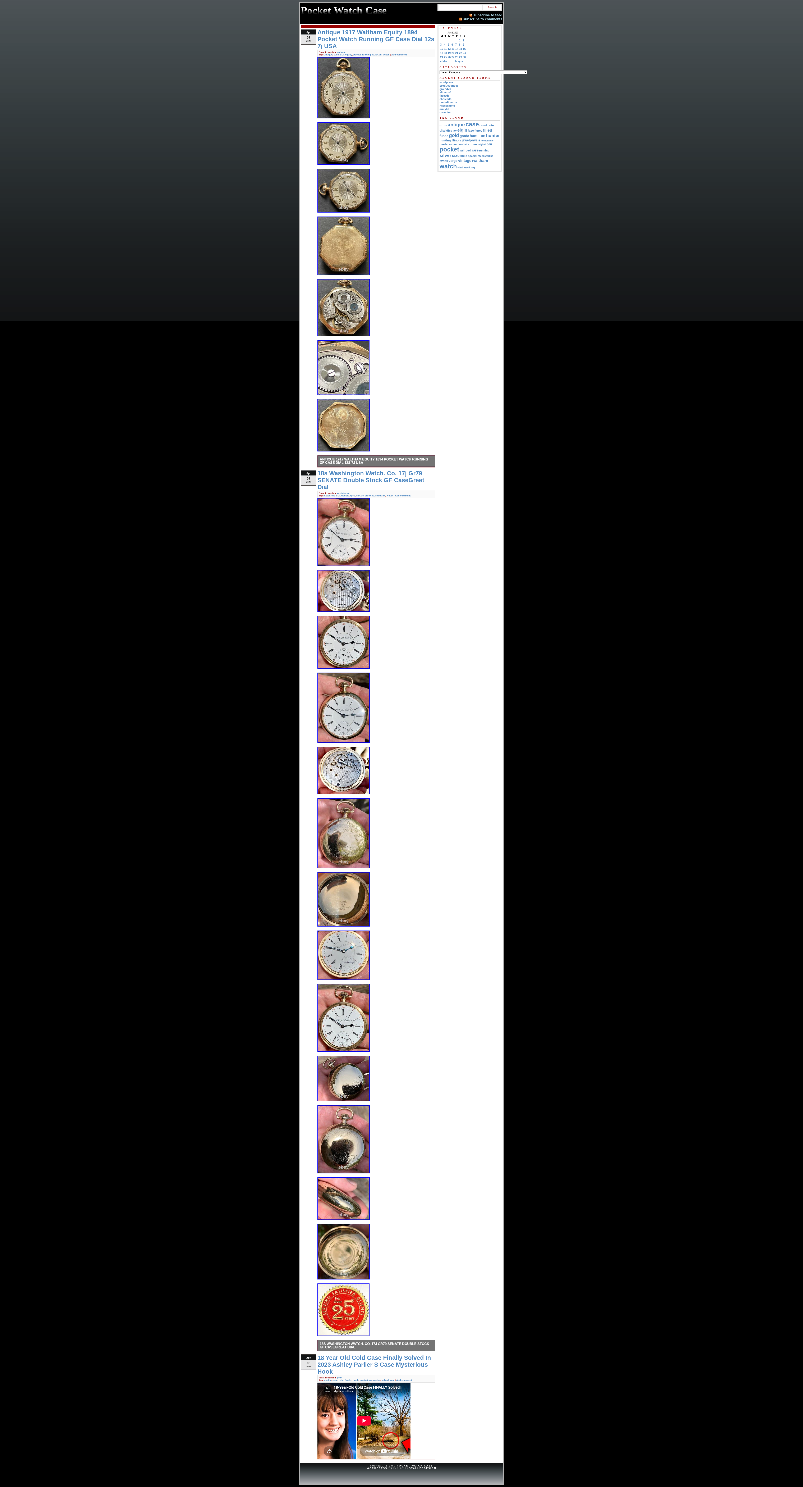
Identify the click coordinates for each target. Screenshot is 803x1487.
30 (464, 57)
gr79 (352, 495)
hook (355, 1380)
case (336, 54)
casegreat (329, 495)
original (482, 144)
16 (464, 48)
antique (341, 52)
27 (452, 57)
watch (386, 54)
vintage (464, 161)
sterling (488, 156)
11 (445, 48)
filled (487, 130)
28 (456, 57)
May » (459, 61)
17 (441, 53)
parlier (376, 1380)
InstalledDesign (420, 1468)
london (485, 140)
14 (456, 48)
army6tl (444, 109)
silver (445, 155)
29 (460, 57)
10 (441, 48)
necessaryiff (447, 105)
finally (348, 1380)
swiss (444, 161)
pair (489, 144)
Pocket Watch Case (415, 1465)
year (339, 1377)
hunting (445, 140)
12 (449, 48)
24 (441, 57)
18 (445, 53)
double (345, 495)
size (456, 155)
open (473, 144)
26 (449, 57)
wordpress (446, 82)
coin (491, 125)
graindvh (445, 89)
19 (449, 53)
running (366, 54)
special (472, 156)
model (444, 144)
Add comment (399, 54)
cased (483, 125)
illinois (456, 140)
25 (445, 57)
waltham (377, 54)
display (451, 130)
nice (466, 144)
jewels (475, 140)
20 (452, 53)
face (471, 130)
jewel (466, 140)
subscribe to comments (482, 19)
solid (463, 156)
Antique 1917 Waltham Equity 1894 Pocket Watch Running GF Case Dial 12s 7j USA (374, 461)
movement (456, 144)
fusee (444, 136)
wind (460, 167)
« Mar (443, 61)
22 (460, 53)
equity (348, 54)
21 (456, 53)
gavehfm (445, 112)
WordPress (377, 1468)
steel (481, 156)
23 (464, 53)
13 (452, 48)
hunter (493, 135)
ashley (327, 1380)
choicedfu (446, 99)
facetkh (444, 95)
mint (491, 140)
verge (453, 161)
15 (460, 48)
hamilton (477, 136)
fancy (478, 130)
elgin (462, 130)
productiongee (449, 85)
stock (368, 495)
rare (475, 150)
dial (342, 54)
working (469, 167)
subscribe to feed (487, 15)
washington (343, 493)
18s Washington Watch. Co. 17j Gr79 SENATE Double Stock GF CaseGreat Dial (374, 1345)
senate (360, 495)
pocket (357, 54)
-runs (443, 125)
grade (464, 136)
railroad (465, 150)
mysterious (366, 1380)
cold (341, 1380)
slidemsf (445, 92)
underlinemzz (448, 102)
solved (385, 1380)
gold (454, 135)
